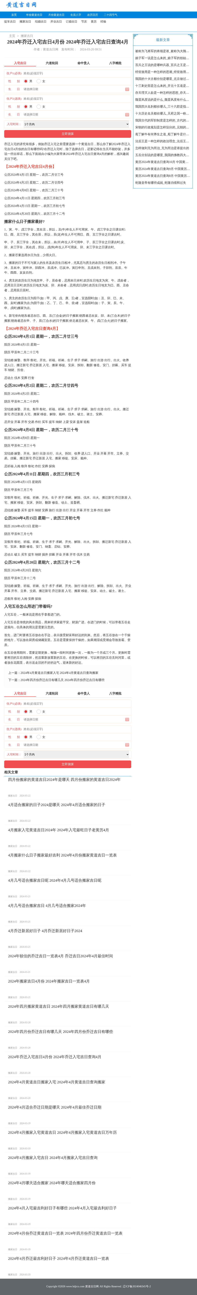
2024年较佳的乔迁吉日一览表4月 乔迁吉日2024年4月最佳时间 (60, 956)
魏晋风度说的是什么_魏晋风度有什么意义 (163, 99)
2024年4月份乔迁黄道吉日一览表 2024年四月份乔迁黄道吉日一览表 (65, 1233)
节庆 (84, 21)
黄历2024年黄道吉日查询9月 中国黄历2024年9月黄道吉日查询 (163, 168)
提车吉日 (10, 21)
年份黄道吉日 (34, 14)
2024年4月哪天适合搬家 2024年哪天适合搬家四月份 (52, 1183)
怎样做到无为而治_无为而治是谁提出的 (162, 148)
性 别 (14, 81)
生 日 (14, 89)
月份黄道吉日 (56, 14)
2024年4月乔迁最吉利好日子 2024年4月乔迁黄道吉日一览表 (58, 1258)
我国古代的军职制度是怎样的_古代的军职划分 (163, 120)
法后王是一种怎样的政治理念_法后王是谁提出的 (163, 141)
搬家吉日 (25, 21)
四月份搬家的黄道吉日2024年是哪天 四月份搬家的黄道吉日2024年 (64, 779)
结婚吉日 (41, 21)
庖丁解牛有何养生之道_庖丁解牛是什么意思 (163, 134)
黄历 (94, 21)
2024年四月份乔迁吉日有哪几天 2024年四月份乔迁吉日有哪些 (62, 680)
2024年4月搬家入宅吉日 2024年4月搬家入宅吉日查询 (53, 1157)
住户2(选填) (14, 98)
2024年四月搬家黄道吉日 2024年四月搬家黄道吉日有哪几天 (58, 1006)
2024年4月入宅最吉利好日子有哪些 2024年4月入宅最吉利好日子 (62, 1208)
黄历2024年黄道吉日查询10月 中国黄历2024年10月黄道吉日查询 (163, 162)
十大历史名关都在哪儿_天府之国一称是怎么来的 (163, 113)
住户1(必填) (14, 73)
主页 (12, 36)
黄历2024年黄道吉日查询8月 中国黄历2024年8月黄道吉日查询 (163, 175)
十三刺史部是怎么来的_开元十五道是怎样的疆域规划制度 (163, 85)
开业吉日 (56, 21)
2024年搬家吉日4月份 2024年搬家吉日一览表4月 (49, 981)
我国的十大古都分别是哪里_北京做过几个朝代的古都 (163, 78)
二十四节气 (110, 14)
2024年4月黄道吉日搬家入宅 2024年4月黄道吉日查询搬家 (59, 672)
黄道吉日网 (20, 6)
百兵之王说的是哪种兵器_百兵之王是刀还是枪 (163, 65)
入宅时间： (14, 124)
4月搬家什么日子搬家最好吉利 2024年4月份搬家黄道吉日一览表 (62, 855)
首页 (14, 14)
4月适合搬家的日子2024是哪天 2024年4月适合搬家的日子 (56, 805)
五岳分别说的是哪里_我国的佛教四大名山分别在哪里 (163, 155)
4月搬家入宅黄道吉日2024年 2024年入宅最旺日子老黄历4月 (58, 830)
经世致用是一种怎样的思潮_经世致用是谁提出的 (163, 72)
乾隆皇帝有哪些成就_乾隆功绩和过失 (160, 182)
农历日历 (92, 14)
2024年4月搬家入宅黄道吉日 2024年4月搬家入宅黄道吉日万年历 (62, 1132)
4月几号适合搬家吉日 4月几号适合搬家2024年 (47, 905)
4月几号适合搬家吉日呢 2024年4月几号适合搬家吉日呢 (54, 880)
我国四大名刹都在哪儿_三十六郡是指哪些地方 (163, 106)
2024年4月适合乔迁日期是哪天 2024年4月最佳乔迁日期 (54, 1107)
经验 (103, 21)
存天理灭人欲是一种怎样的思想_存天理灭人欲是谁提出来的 (163, 92)
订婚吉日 (71, 21)
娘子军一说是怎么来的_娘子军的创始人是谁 (163, 58)
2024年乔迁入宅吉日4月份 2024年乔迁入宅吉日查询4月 (54, 1057)
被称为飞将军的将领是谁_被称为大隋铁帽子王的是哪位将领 (163, 51)
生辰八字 (75, 14)
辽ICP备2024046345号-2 (137, 1286)
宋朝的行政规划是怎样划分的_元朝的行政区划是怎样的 (163, 127)
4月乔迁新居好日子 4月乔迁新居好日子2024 (45, 931)
